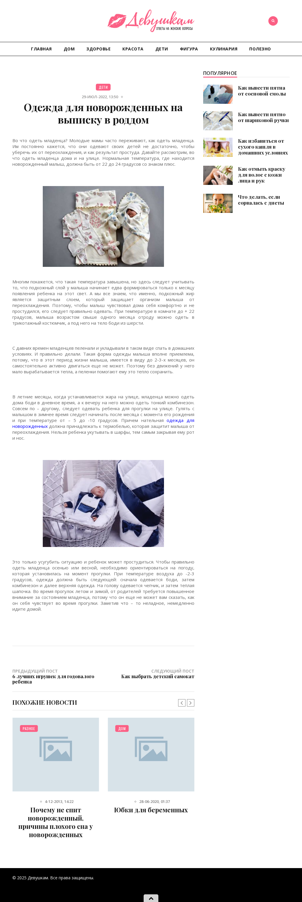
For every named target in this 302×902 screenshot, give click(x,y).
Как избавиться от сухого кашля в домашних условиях (263, 146)
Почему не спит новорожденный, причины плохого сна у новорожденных (55, 822)
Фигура (189, 49)
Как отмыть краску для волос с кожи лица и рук (261, 174)
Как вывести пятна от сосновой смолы (262, 90)
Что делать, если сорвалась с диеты (261, 199)
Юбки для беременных (151, 809)
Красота (133, 49)
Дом (69, 49)
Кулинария (224, 49)
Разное (29, 728)
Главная (41, 49)
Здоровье (98, 49)
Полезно (260, 49)
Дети (161, 49)
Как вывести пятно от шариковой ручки (263, 117)
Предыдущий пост (53, 676)
